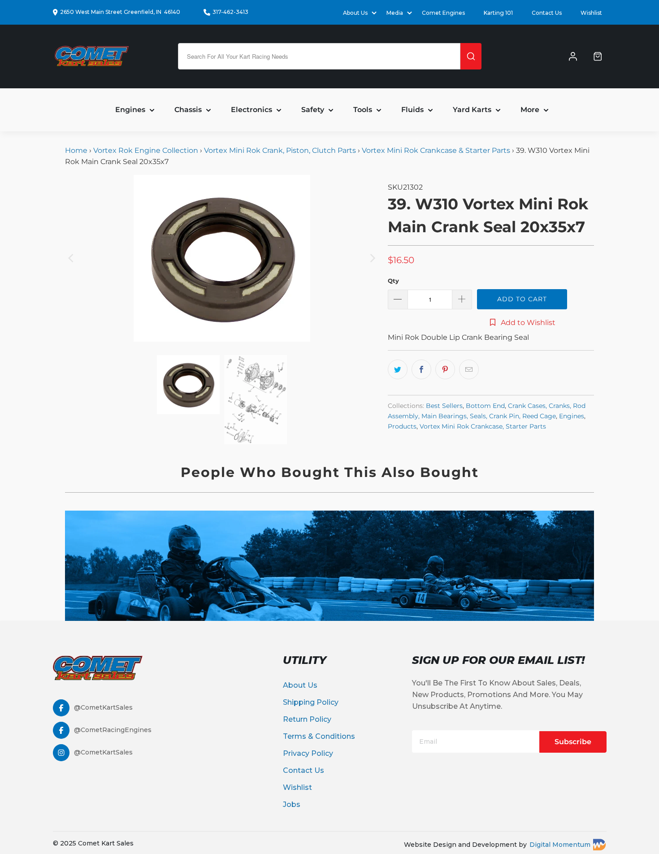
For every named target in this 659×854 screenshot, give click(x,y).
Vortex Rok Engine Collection (145, 150)
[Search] (470, 56)
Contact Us (547, 12)
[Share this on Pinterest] (445, 369)
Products (402, 426)
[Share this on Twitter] (398, 369)
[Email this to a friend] (469, 369)
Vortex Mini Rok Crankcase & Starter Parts (436, 150)
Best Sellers (444, 406)
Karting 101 (498, 12)
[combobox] (319, 56)
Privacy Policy (308, 753)
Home (77, 150)
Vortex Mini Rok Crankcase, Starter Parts (483, 426)
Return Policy (307, 719)
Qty (393, 280)
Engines (571, 416)
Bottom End (485, 406)
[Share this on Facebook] (421, 369)
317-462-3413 (230, 12)
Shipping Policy (310, 702)
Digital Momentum (559, 845)
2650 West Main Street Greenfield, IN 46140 (120, 12)
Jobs (291, 804)
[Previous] (72, 258)
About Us (300, 685)
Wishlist (591, 12)
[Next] (372, 258)
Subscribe (573, 741)
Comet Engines (443, 12)
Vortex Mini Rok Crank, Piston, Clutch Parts (280, 150)
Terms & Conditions (319, 736)
